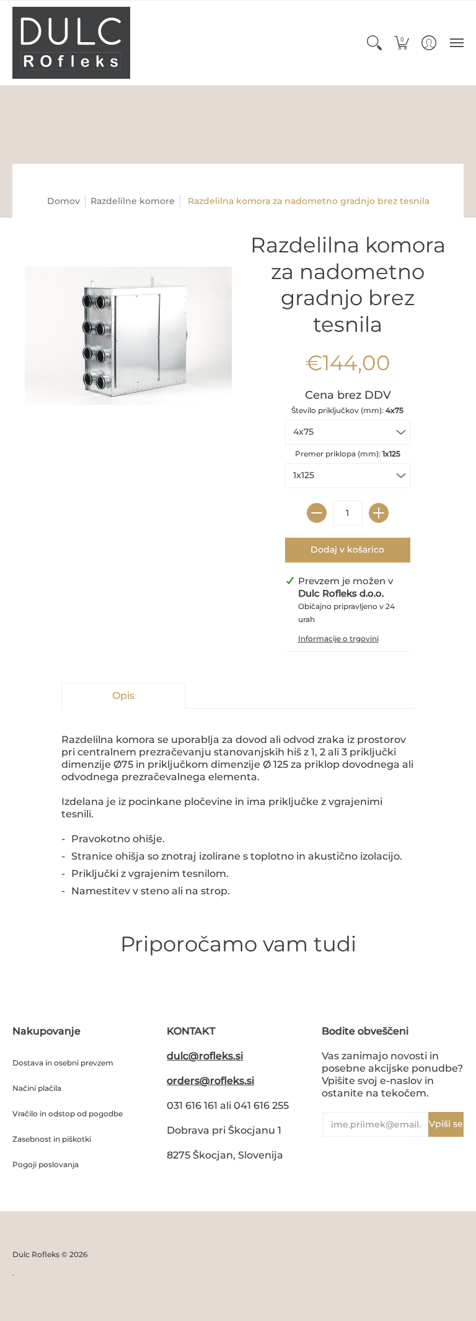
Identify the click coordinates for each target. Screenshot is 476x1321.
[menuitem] (374, 43)
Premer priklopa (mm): (347, 453)
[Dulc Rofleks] (71, 43)
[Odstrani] (317, 513)
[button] (374, 43)
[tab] (123, 696)
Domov (63, 201)
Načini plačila (36, 1088)
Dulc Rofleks (36, 1254)
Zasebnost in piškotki (51, 1139)
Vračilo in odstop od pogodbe (67, 1113)
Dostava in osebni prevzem (62, 1062)
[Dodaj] (379, 513)
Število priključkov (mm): (347, 410)
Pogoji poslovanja (45, 1164)
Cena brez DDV (348, 395)
